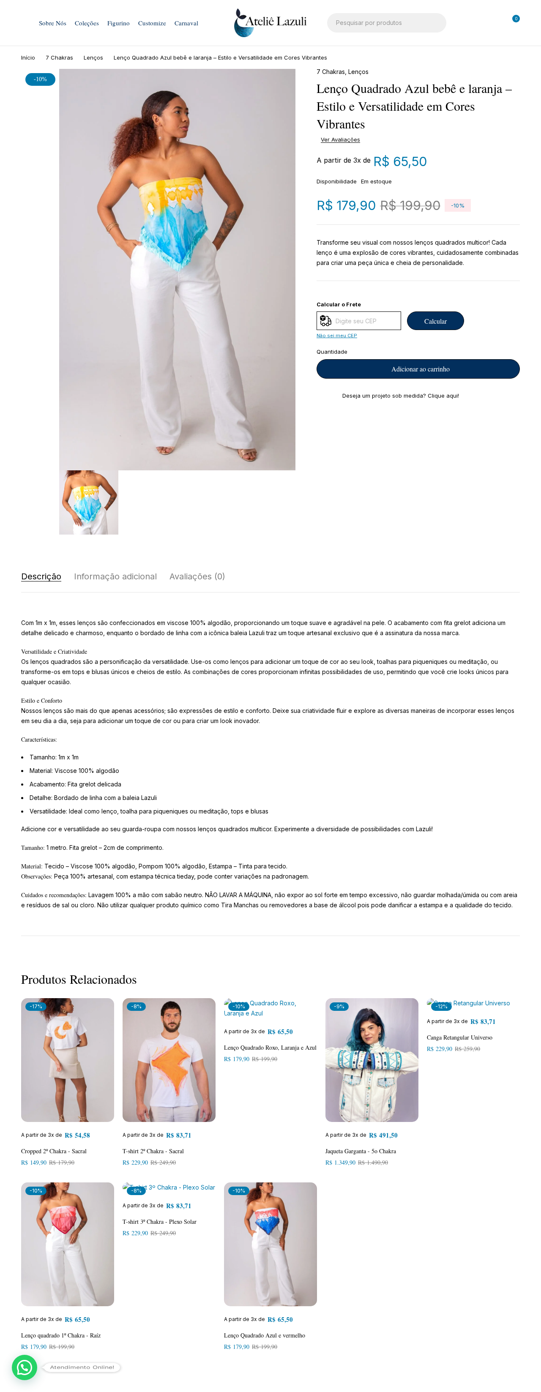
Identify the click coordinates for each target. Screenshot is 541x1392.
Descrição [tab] (41, 576)
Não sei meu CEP (337, 335)
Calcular (435, 321)
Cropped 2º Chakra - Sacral (54, 1151)
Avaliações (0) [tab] (197, 576)
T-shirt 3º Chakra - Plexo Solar (160, 1221)
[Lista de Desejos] (489, 22)
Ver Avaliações (340, 139)
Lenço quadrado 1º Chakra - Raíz (61, 1335)
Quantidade (332, 351)
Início (28, 57)
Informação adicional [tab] (115, 576)
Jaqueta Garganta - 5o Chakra (360, 1151)
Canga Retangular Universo (459, 1037)
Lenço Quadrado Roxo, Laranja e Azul (270, 1047)
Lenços (93, 57)
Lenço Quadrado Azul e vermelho (264, 1335)
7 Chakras (59, 57)
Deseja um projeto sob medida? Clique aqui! (400, 395)
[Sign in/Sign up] (467, 22)
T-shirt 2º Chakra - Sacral (153, 1151)
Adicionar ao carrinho (420, 368)
